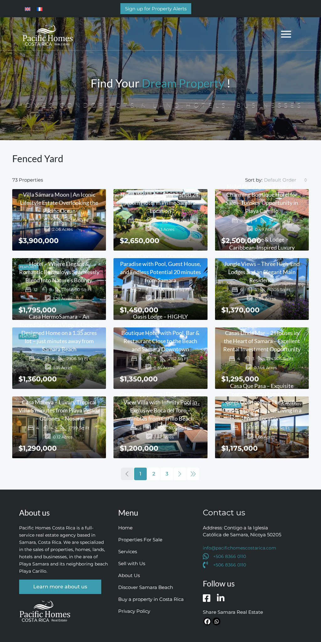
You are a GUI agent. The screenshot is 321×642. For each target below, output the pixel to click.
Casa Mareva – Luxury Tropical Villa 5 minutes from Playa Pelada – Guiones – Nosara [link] (59, 410)
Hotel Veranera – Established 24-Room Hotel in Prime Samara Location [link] (160, 202)
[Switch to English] (28, 8)
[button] (286, 34)
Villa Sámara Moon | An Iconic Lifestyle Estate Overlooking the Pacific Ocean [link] (59, 202)
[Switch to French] (39, 8)
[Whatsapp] (216, 621)
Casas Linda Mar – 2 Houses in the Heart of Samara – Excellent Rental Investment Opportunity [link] (262, 341)
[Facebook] (207, 621)
